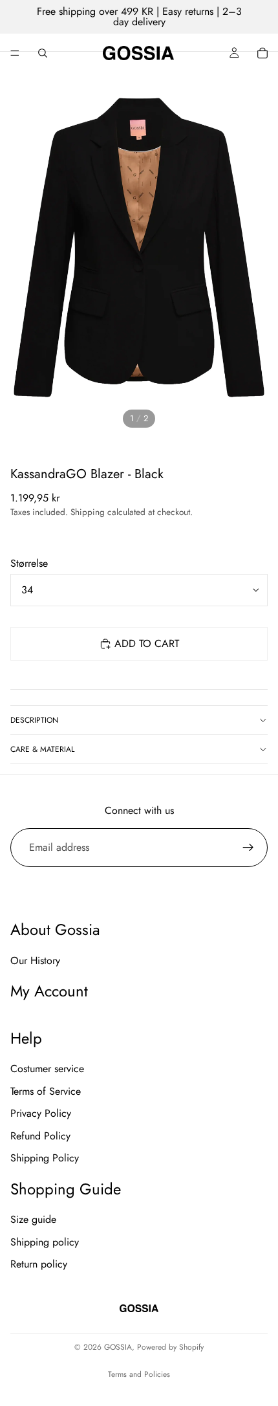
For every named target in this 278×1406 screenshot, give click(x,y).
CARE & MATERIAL (42, 749)
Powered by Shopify (170, 1347)
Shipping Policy (44, 1157)
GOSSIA (118, 1347)
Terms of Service (45, 1091)
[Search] (42, 53)
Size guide (33, 1219)
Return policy (38, 1264)
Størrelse (29, 563)
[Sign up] (248, 847)
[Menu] (15, 53)
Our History (35, 960)
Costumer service (47, 1069)
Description (34, 720)
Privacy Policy (40, 1113)
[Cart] (262, 53)
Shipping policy (44, 1242)
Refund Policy (40, 1135)
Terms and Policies (139, 1374)
